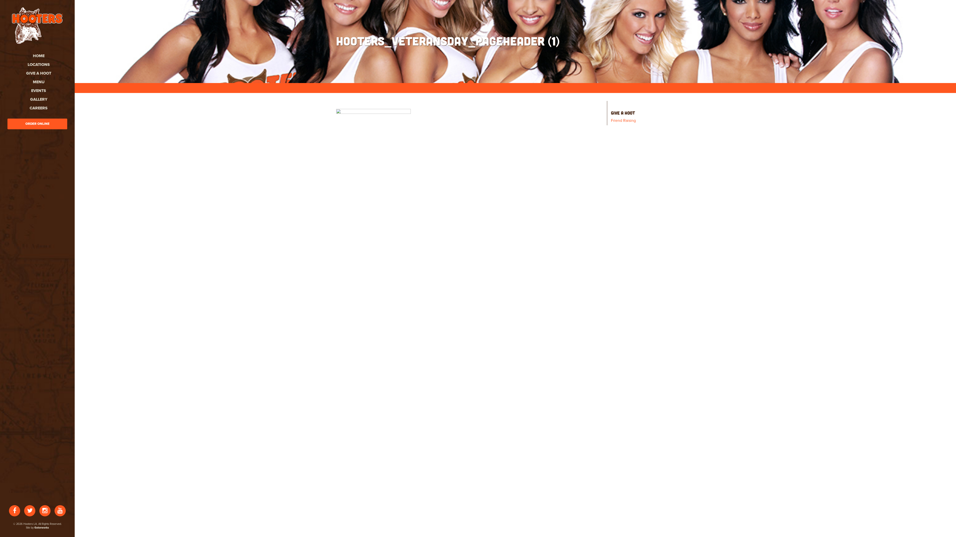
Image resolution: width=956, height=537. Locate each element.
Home (39, 55)
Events (38, 90)
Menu (39, 82)
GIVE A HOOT (38, 73)
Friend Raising (623, 120)
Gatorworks (41, 527)
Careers (39, 108)
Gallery (38, 99)
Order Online (37, 124)
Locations (39, 64)
